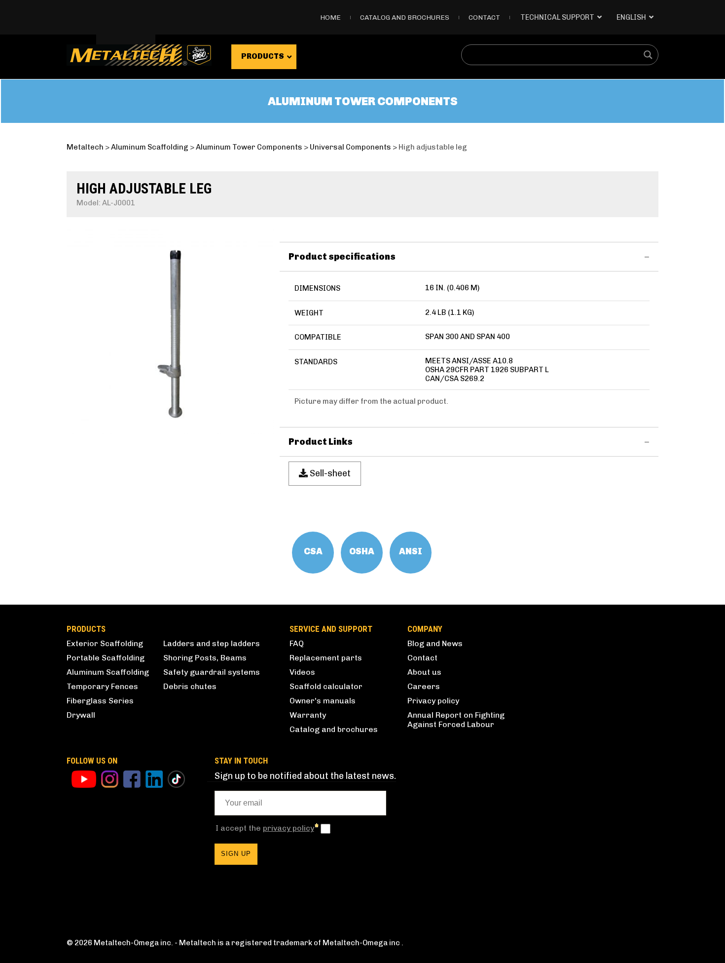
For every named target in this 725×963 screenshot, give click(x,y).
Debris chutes (190, 686)
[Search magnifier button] (648, 55)
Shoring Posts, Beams (205, 657)
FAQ (297, 643)
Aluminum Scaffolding (108, 672)
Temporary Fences (102, 686)
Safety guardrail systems (211, 672)
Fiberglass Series (100, 700)
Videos (302, 672)
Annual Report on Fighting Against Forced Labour (456, 719)
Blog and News (435, 643)
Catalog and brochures (334, 729)
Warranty (308, 715)
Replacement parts (326, 657)
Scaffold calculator (326, 686)
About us (424, 672)
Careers (423, 686)
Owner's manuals (323, 700)
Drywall (81, 715)
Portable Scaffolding (106, 657)
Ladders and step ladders (211, 643)
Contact (484, 17)
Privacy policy (433, 700)
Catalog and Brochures (404, 17)
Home (330, 17)
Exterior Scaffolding (105, 643)
